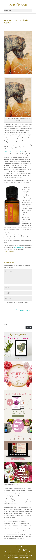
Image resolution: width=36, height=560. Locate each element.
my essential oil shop (19, 247)
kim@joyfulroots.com (26, 550)
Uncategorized (25, 26)
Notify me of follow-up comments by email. (17, 302)
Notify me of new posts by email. (14, 306)
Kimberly (8, 26)
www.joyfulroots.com (10, 550)
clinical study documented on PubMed (15, 152)
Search (5, 324)
